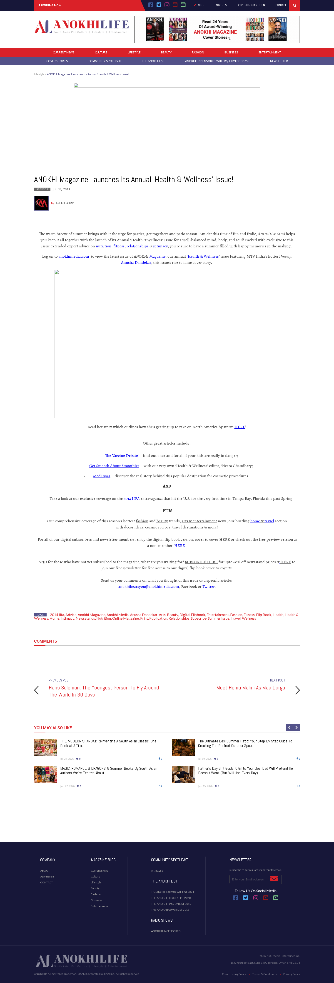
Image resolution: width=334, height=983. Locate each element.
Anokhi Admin (65, 203)
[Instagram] (167, 6)
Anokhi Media (118, 614)
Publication (158, 618)
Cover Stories (57, 61)
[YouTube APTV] (176, 6)
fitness (119, 246)
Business (231, 52)
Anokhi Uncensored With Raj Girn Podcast (217, 61)
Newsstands (85, 618)
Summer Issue (218, 618)
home (255, 521)
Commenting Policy (234, 974)
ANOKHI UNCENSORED (165, 931)
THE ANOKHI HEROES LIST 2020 (171, 898)
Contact (280, 5)
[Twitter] (159, 6)
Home (54, 618)
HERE (239, 427)
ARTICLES (157, 870)
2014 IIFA (132, 498)
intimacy (160, 246)
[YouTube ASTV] (183, 6)
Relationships (179, 618)
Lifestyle (134, 52)
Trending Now (50, 5)
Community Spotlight (105, 61)
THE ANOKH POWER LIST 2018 (170, 909)
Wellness (249, 618)
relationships (138, 246)
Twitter (208, 586)
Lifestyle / (40, 74)
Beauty (166, 52)
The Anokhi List (153, 61)
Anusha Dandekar (136, 262)
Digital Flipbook (192, 614)
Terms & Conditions (264, 974)
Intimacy (67, 618)
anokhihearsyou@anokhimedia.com (148, 586)
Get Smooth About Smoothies (114, 465)
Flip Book (263, 614)
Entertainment (270, 52)
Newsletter (279, 61)
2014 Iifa (57, 614)
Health (278, 614)
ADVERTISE (47, 876)
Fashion (198, 52)
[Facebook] (150, 6)
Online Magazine (125, 618)
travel (269, 521)
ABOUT (45, 870)
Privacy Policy (291, 974)
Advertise (222, 5)
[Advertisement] (167, 824)
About (201, 5)
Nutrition (103, 618)
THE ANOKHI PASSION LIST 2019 (171, 903)
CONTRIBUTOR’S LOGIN (251, 5)
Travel (236, 618)
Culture (101, 52)
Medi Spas (101, 476)
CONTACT (46, 882)
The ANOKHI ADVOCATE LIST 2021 (172, 892)
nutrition (103, 246)
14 (160, 786)
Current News (64, 52)
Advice (70, 614)
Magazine (149, 256)
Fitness (249, 614)
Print (144, 618)
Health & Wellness (203, 256)
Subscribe (199, 618)
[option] (167, 690)
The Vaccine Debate (121, 455)
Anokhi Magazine (91, 614)
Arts (162, 614)
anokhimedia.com (74, 256)
